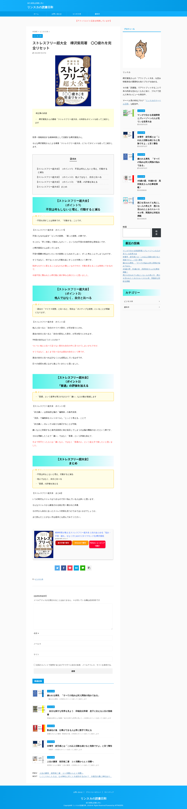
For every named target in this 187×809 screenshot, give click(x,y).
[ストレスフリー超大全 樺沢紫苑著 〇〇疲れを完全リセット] (76, 568)
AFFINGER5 (119, 805)
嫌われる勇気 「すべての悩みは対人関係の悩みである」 (73, 695)
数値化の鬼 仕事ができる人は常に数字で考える (69, 730)
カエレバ (65, 538)
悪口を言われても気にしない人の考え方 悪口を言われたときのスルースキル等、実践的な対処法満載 (148, 209)
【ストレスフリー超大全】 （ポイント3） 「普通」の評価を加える (68, 182)
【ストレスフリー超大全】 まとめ (52, 186)
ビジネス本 (77, 14)
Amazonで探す (80, 543)
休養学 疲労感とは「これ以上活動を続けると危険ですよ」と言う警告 (79, 746)
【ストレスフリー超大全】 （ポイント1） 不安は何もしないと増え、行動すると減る (72, 170)
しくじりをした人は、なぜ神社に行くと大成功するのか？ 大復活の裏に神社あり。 (75, 776)
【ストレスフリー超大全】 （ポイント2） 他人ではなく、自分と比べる (70, 177)
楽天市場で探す (63, 543)
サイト (36, 654)
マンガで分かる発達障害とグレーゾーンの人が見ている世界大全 (148, 118)
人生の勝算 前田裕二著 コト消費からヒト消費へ (70, 761)
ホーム (36, 14)
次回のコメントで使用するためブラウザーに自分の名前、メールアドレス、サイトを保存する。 (74, 665)
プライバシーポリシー (93, 792)
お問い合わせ (57, 14)
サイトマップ (109, 792)
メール (37, 644)
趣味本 (97, 14)
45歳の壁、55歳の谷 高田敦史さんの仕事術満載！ (149, 184)
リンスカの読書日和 (40, 7)
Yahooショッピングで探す (97, 544)
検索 (125, 227)
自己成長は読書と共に (93, 803)
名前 (36, 633)
